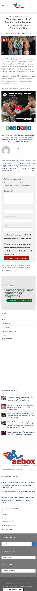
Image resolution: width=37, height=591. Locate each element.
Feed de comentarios (8, 525)
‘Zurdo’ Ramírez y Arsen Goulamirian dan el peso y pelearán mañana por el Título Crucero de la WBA (27, 166)
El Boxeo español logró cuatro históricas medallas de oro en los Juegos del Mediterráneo (21, 407)
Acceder (4, 518)
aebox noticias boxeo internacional (19, 137)
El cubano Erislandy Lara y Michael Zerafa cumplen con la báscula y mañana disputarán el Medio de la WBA (9, 166)
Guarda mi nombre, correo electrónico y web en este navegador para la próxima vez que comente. (18, 238)
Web (5, 226)
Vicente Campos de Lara (19, 141)
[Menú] (2, 6)
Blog (20, 583)
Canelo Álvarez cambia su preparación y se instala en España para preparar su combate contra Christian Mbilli (20, 399)
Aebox (29, 33)
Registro (4, 514)
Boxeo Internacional (15, 16)
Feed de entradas (7, 522)
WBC (28, 141)
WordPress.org (6, 529)
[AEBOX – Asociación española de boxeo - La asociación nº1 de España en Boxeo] (18, 6)
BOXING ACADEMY (8, 331)
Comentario (8, 191)
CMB (8, 139)
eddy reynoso (14, 139)
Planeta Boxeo (6, 323)
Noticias (26, 16)
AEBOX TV (5, 327)
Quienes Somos (6, 339)
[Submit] (34, 544)
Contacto (26, 583)
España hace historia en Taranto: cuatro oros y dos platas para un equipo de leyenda (20, 434)
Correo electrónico (10, 217)
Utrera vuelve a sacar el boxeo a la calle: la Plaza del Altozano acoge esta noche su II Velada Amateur (21, 415)
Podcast (4, 335)
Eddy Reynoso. (23, 139)
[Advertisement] (18, 366)
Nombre (7, 208)
